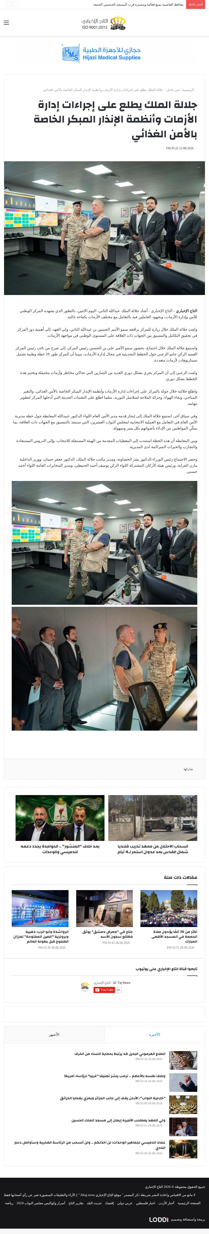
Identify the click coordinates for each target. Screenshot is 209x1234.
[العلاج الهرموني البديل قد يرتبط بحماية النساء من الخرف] (183, 1060)
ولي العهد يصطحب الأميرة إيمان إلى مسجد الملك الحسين (118, 1120)
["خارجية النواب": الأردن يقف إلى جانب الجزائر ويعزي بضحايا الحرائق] (183, 1104)
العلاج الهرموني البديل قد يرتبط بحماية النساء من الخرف (119, 1054)
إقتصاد (109, 1203)
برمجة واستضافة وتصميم (187, 1219)
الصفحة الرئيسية (189, 1203)
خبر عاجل (173, 90)
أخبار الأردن (166, 1203)
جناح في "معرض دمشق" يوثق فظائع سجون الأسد (107, 934)
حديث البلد (94, 1203)
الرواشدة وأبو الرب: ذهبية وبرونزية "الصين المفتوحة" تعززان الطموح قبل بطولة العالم (41, 937)
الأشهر (54, 1034)
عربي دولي (125, 1203)
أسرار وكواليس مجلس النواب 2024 (41, 1203)
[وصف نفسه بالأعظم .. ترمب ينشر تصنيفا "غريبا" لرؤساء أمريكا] (183, 1082)
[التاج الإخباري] (104, 22)
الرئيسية (188, 90)
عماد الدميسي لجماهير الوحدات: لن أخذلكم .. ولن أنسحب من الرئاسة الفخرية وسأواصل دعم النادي (89, 1145)
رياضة (9, 1203)
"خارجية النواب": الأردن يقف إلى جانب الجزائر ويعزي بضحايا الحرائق (112, 1098)
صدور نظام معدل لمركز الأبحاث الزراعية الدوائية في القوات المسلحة (136, 4)
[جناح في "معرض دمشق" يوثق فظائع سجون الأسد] (104, 908)
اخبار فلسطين (145, 1203)
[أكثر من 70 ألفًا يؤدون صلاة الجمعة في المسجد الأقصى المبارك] (168, 908)
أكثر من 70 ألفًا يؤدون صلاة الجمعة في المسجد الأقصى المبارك (174, 937)
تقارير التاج (76, 1203)
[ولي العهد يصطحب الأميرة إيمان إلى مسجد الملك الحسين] (183, 1127)
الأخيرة (154, 1034)
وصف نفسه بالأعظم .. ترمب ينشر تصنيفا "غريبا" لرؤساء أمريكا (114, 1076)
